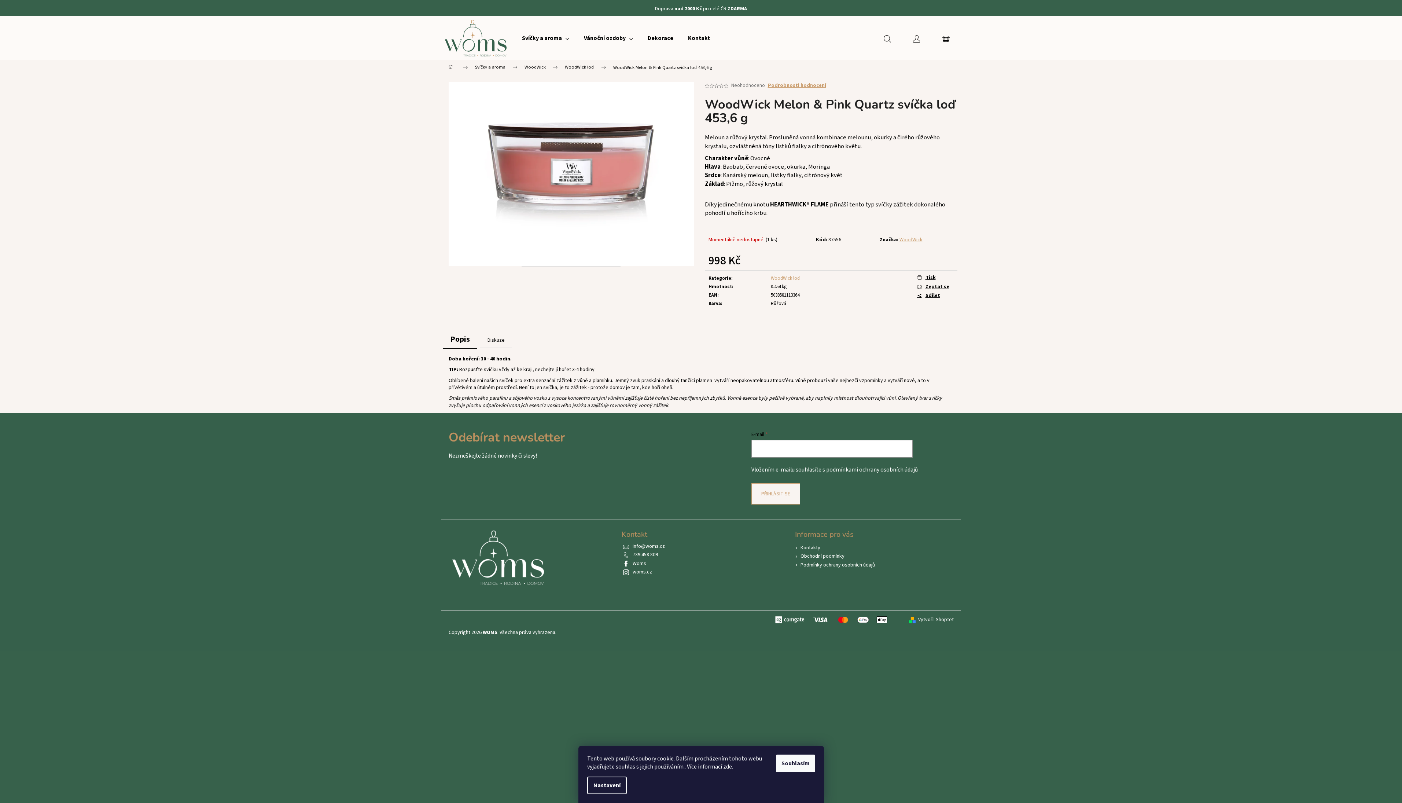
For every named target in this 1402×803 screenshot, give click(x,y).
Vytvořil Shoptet (936, 619)
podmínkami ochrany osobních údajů (872, 470)
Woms (639, 563)
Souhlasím (795, 763)
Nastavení (607, 785)
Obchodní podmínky (822, 556)
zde (727, 767)
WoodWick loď (785, 278)
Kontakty (810, 547)
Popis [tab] (460, 339)
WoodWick (911, 239)
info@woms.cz (649, 546)
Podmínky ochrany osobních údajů (838, 565)
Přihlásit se (775, 494)
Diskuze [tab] (496, 340)
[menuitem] (546, 38)
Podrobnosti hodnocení (797, 85)
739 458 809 (645, 554)
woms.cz (642, 572)
